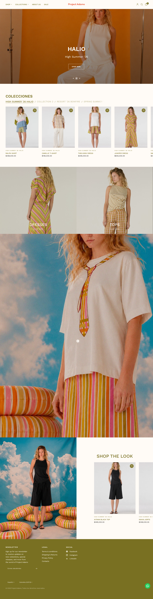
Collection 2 (45, 101)
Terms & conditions (49, 552)
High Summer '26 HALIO (19, 101)
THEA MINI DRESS (85, 153)
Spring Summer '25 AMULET (100, 101)
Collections (21, 4)
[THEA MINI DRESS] (94, 127)
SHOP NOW (38, 229)
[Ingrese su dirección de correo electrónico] (36, 568)
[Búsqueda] (142, 4)
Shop (8, 4)
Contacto (45, 561)
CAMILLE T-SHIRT (49, 153)
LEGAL (45, 547)
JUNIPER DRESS (121, 153)
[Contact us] (147, 586)
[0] (145, 4)
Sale (46, 4)
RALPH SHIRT (11, 153)
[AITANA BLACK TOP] (115, 488)
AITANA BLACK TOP (102, 519)
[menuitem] (10, 4)
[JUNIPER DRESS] (130, 127)
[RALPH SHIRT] (22, 127)
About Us (36, 4)
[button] (76, 66)
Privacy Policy (47, 558)
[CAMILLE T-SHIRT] (58, 127)
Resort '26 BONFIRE (68, 101)
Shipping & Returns (49, 555)
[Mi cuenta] (137, 4)
